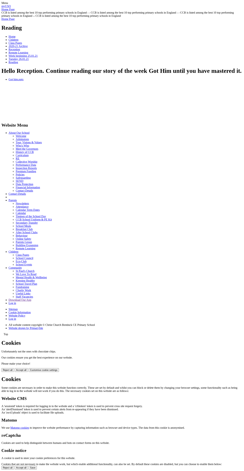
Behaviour (22, 235)
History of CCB (25, 152)
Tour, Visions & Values (29, 142)
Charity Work (23, 290)
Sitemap (13, 309)
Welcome (21, 135)
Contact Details (24, 190)
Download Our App (20, 299)
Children (13, 39)
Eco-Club (21, 261)
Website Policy (17, 315)
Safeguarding (23, 177)
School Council (24, 258)
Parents (13, 200)
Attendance (22, 206)
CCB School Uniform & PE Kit (34, 219)
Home (12, 36)
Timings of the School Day (31, 216)
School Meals (23, 225)
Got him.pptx (16, 79)
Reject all (8, 370)
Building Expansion (27, 245)
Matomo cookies (19, 427)
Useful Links (23, 293)
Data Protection (24, 184)
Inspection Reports (26, 168)
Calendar (21, 213)
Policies (20, 174)
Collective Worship (26, 161)
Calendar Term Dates (28, 209)
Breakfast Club (24, 229)
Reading (13, 62)
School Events (24, 264)
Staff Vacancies (24, 296)
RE (17, 158)
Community (15, 267)
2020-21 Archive (18, 46)
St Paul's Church (25, 270)
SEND (19, 180)
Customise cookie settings (44, 370)
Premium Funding (26, 171)
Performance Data (26, 164)
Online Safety (23, 238)
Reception (14, 49)
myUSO (6, 6)
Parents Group (24, 242)
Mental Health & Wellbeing (31, 277)
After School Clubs (27, 232)
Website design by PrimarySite (26, 328)
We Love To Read (26, 274)
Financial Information (28, 187)
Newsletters (22, 203)
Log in (12, 303)
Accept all (21, 370)
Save (32, 467)
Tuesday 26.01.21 (19, 59)
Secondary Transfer (27, 222)
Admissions (22, 139)
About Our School (19, 132)
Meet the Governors (27, 148)
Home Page (8, 9)
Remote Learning (18, 52)
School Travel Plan (26, 283)
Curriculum (22, 155)
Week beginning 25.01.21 (23, 55)
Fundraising (22, 287)
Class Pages (15, 42)
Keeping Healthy (25, 280)
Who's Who (22, 145)
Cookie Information (20, 312)
